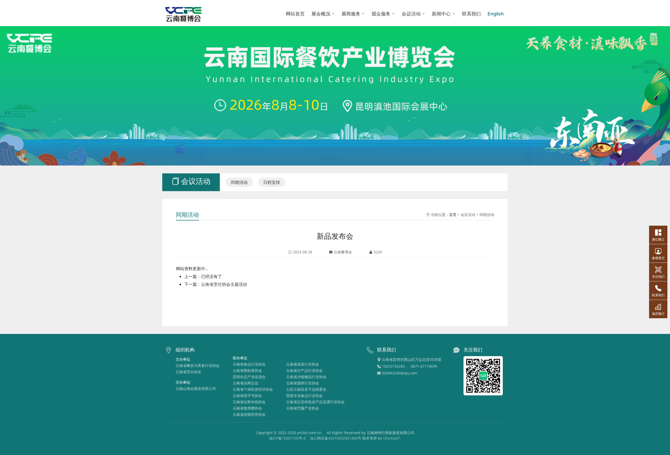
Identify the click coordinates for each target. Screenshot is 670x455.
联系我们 (471, 13)
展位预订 (658, 239)
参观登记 (658, 258)
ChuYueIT (391, 438)
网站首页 (295, 13)
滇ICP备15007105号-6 (287, 438)
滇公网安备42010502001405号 (335, 438)
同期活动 (239, 182)
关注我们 (658, 276)
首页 (452, 214)
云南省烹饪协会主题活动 (224, 284)
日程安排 (271, 182)
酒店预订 (658, 313)
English (496, 13)
